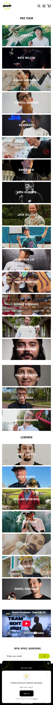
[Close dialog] (48, 663)
